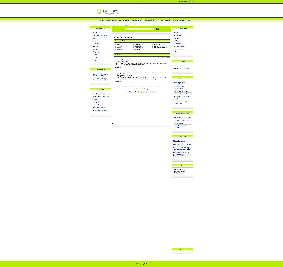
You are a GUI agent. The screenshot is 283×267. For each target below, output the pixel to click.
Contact (167, 20)
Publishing (180, 146)
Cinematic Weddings (181, 91)
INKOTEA (96, 102)
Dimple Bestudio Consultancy (180, 87)
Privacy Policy (179, 66)
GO (158, 29)
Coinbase (178, 35)
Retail (189, 149)
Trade (187, 152)
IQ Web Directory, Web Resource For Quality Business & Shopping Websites (111, 25)
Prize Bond (178, 103)
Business (95, 32)
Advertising (184, 148)
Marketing (177, 154)
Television (157, 44)
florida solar (96, 105)
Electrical (185, 149)
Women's (175, 151)
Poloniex (178, 43)
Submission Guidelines (182, 68)
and (174, 144)
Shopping (96, 52)
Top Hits (160, 20)
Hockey (189, 151)
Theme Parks (158, 46)
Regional (95, 46)
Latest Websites (137, 20)
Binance (177, 52)
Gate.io (177, 38)
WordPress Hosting (181, 101)
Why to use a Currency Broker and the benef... (99, 79)
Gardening (138, 46)
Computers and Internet (100, 35)
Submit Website (111, 20)
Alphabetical (167, 57)
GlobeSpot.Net (179, 46)
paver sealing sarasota (100, 107)
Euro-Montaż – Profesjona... (101, 94)
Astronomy (181, 151)
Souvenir (95, 99)
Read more (118, 67)
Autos (119, 44)
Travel (95, 57)
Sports (95, 55)
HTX (176, 41)
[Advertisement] (99, 154)
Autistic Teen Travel (121, 74)
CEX (176, 32)
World (94, 60)
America (185, 155)
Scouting (137, 49)
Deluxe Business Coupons (183, 94)
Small (189, 144)
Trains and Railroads (160, 47)
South (174, 157)
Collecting (138, 44)
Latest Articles (149, 20)
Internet (183, 154)
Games (185, 151)
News (94, 41)
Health (95, 38)
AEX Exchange (179, 49)
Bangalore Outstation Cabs (101, 96)
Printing (175, 146)
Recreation (96, 43)
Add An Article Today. (150, 92)
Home (102, 20)
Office (189, 155)
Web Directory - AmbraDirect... (180, 83)
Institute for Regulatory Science (125, 60)
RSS (188, 20)
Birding (119, 47)
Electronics (176, 155)
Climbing (119, 49)
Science (95, 49)
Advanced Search (179, 20)
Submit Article (124, 20)
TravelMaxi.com (180, 123)
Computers (176, 149)
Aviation (119, 46)
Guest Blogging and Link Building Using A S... (100, 74)
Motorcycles (139, 47)
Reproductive (176, 147)
